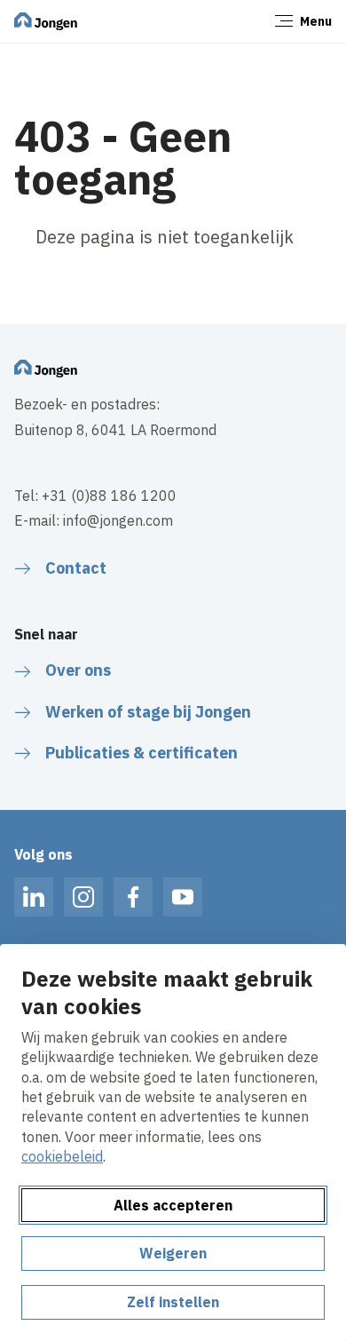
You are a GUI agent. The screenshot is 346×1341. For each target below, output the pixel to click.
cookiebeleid (62, 1156)
